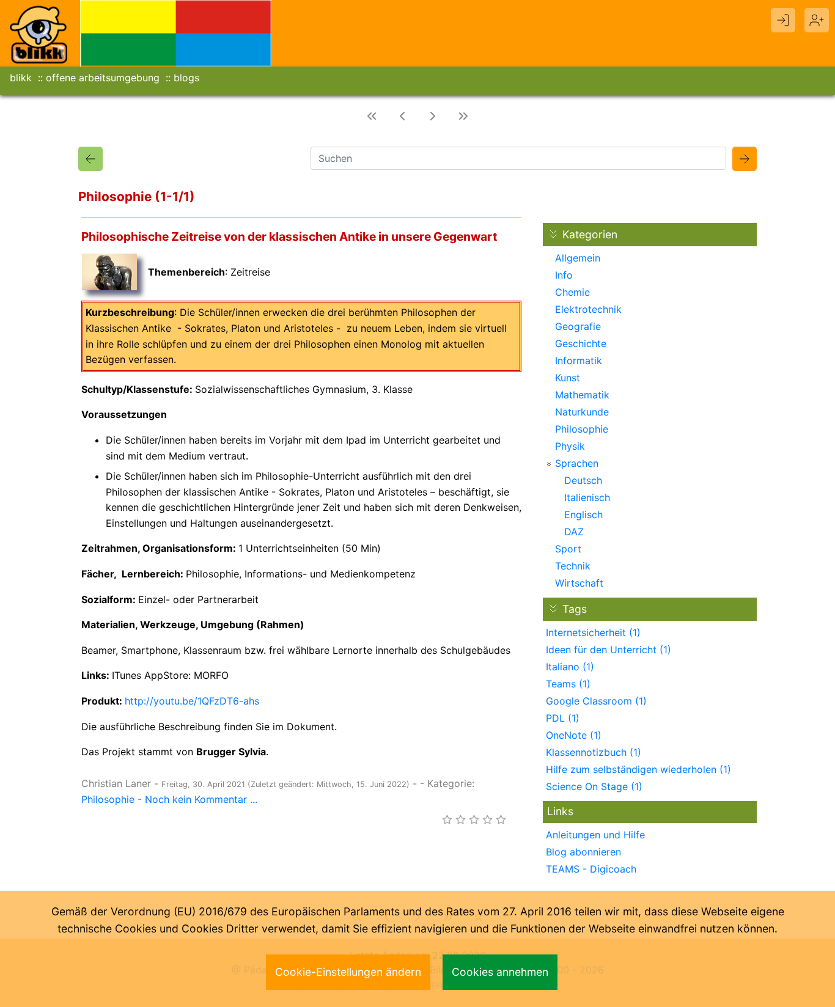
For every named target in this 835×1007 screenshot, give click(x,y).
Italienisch (587, 497)
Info (564, 275)
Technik (572, 566)
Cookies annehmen (500, 971)
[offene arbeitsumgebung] (176, 32)
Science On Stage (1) (594, 786)
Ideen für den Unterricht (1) (608, 649)
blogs (186, 77)
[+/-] (549, 464)
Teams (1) (568, 684)
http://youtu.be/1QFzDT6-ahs (192, 701)
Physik (570, 446)
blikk (21, 77)
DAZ (574, 531)
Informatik (578, 360)
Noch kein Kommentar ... (201, 799)
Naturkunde (582, 412)
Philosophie (107, 799)
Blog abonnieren (583, 852)
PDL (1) (562, 718)
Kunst (567, 378)
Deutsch (583, 480)
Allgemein (577, 258)
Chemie (572, 292)
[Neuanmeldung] (816, 20)
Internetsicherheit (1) (593, 632)
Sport (568, 549)
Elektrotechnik (588, 309)
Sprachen (576, 463)
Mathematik (582, 395)
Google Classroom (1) (596, 701)
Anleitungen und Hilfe (595, 835)
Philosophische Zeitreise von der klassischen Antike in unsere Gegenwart (289, 236)
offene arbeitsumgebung (103, 77)
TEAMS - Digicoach (591, 869)
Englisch (583, 514)
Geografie (578, 326)
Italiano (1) (570, 667)
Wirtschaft (579, 583)
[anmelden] (783, 20)
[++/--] (553, 234)
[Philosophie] (90, 159)
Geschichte (580, 343)
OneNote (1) (573, 735)
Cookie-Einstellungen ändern (348, 971)
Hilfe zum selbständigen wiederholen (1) (638, 769)
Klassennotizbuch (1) (593, 752)
